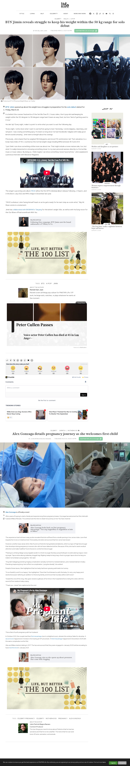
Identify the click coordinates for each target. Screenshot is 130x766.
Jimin (55, 283)
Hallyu (66, 19)
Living (32, 13)
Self (42, 13)
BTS (42, 283)
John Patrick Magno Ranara (41, 439)
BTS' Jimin (10, 107)
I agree (113, 763)
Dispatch (62, 430)
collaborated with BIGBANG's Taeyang (27, 209)
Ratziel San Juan (41, 31)
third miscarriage (56, 639)
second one (10, 639)
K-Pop (49, 283)
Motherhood (73, 430)
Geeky (65, 13)
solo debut (71, 107)
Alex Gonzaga (11, 512)
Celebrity (54, 13)
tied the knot (13, 648)
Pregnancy (62, 718)
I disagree (122, 763)
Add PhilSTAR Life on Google (84, 31)
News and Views (80, 13)
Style (22, 13)
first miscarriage (36, 636)
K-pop (73, 19)
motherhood (51, 718)
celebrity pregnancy (26, 718)
